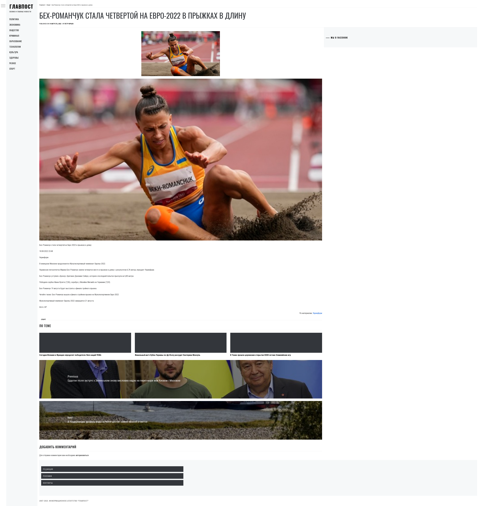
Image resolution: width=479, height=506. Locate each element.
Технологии (15, 46)
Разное (12, 63)
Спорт (12, 68)
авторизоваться (82, 455)
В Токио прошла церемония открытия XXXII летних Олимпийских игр (260, 355)
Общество (14, 30)
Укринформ (317, 313)
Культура (13, 52)
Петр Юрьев (68, 24)
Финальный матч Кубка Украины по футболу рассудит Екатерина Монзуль (167, 355)
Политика (14, 19)
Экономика (14, 24)
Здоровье (14, 57)
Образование (15, 41)
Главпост (21, 6)
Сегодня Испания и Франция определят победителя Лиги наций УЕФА (70, 355)
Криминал (14, 35)
